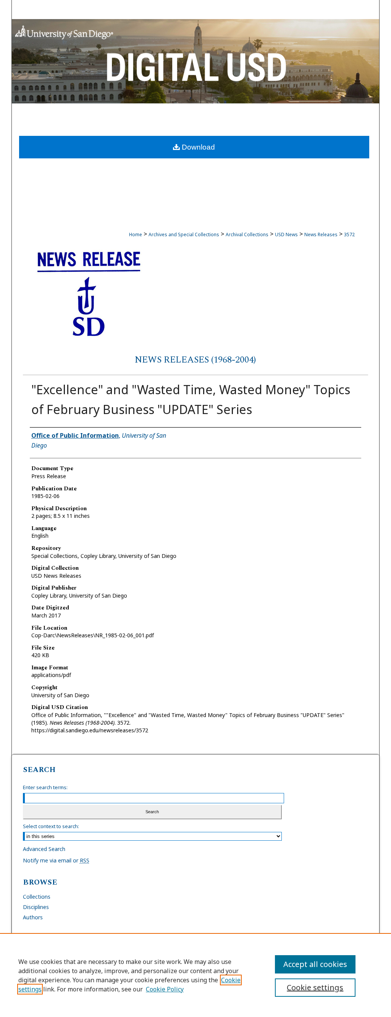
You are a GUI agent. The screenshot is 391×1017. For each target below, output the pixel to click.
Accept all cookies (315, 964)
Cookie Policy (165, 989)
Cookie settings (315, 987)
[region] (195, 975)
